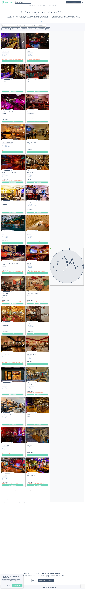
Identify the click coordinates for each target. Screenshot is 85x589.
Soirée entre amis (32, 5)
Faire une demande (13, 61)
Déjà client (34, 580)
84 (30, 490)
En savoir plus (4, 582)
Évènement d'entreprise (51, 5)
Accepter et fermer (17, 585)
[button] (72, 262)
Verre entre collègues (41, 5)
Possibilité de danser (32, 28)
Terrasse (47, 28)
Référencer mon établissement (73, 2)
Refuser (8, 585)
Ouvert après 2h (41, 28)
